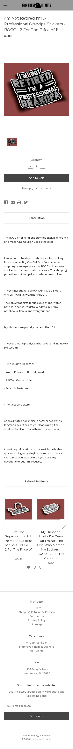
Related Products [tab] (36, 481)
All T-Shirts (36, 650)
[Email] (13, 202)
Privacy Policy (36, 620)
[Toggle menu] (5, 5)
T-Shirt (36, 608)
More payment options (36, 188)
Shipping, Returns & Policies (36, 612)
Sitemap (36, 624)
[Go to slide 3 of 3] (40, 567)
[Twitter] (26, 202)
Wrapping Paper (36, 642)
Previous (5, 525)
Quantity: (36, 159)
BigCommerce (43, 735)
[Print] (19, 202)
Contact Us (36, 616)
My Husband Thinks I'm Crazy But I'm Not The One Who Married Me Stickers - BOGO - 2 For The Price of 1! (51, 545)
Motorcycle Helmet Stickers (36, 646)
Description (37, 218)
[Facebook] (6, 202)
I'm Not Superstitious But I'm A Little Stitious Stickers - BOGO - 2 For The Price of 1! (18, 543)
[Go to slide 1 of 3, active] (28, 567)
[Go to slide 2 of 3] (34, 567)
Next (64, 525)
